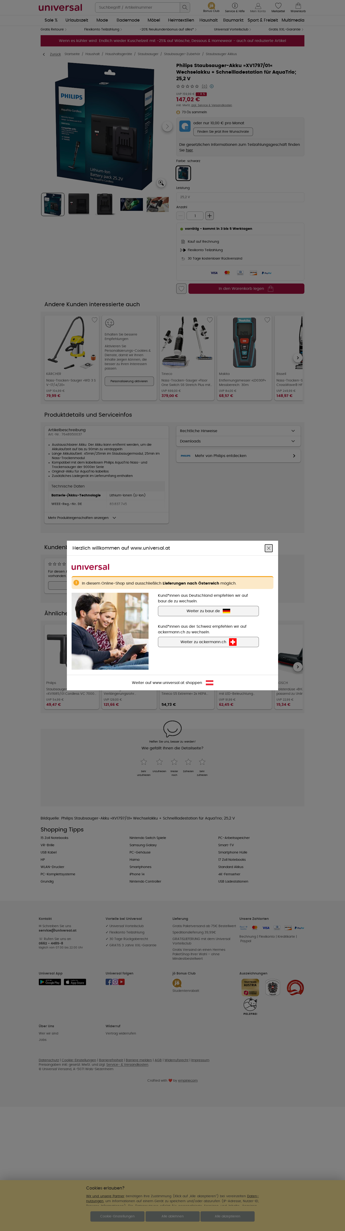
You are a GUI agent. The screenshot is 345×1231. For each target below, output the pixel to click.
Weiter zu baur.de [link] (203, 611)
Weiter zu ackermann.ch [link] (203, 642)
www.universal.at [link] (168, 683)
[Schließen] (268, 548)
